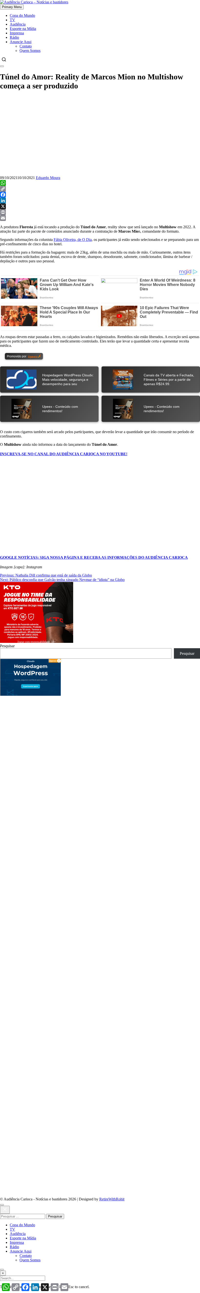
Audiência (18, 24)
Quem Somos (30, 50)
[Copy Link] (100, 189)
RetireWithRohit (111, 1199)
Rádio (14, 37)
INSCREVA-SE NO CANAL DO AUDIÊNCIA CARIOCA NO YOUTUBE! (63, 454)
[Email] (100, 218)
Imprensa (17, 33)
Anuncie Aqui (20, 42)
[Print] (100, 212)
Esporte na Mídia (23, 29)
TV (12, 20)
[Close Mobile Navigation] (2, 66)
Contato (26, 46)
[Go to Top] (2, 1269)
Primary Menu (12, 7)
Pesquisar (7, 646)
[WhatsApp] (100, 183)
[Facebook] (100, 195)
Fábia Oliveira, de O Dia (73, 240)
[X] (100, 206)
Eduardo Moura (48, 178)
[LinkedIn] (100, 200)
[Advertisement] (100, 754)
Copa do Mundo (22, 15)
